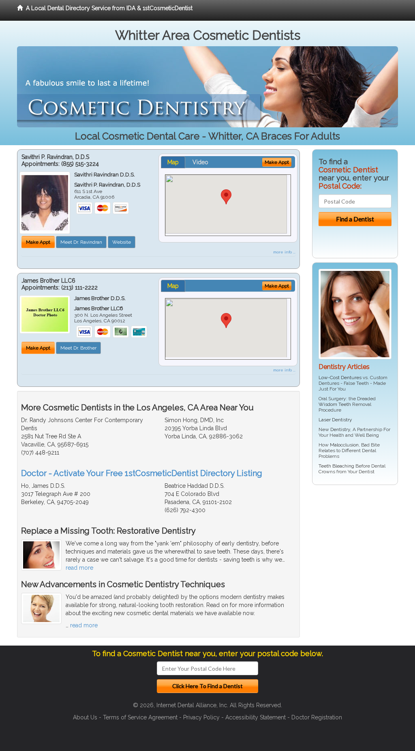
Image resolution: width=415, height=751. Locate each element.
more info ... (284, 252)
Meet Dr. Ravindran (81, 242)
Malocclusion (344, 445)
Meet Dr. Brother (78, 348)
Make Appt (38, 242)
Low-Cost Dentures (340, 377)
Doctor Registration (316, 717)
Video (200, 162)
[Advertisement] (353, 554)
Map (173, 162)
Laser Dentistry (335, 420)
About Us (85, 717)
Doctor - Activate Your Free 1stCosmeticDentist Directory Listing (141, 473)
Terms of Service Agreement (140, 717)
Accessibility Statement (255, 717)
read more (79, 567)
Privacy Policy (201, 717)
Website (121, 242)
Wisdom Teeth (335, 404)
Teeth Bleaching (336, 466)
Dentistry (340, 429)
